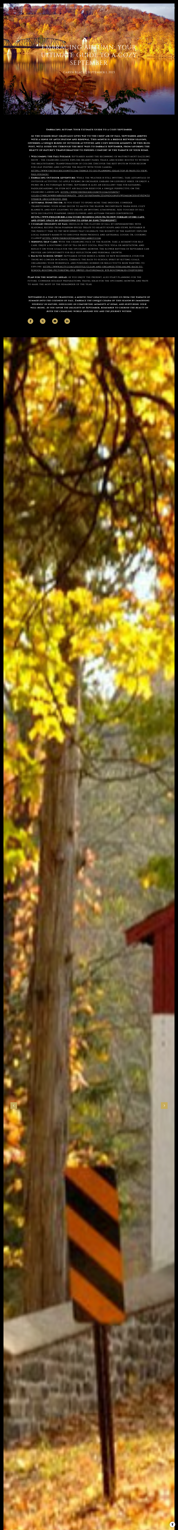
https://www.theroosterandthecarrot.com (71, 238)
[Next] (164, 1105)
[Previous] (13, 1105)
